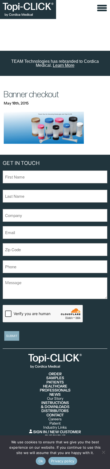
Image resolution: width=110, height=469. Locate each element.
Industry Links (55, 427)
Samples (55, 378)
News (55, 395)
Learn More (63, 65)
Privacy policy (62, 461)
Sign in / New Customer (56, 431)
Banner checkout (31, 95)
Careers (55, 419)
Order (55, 374)
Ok (40, 461)
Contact (55, 415)
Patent (55, 423)
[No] (103, 452)
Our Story (55, 399)
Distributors (55, 411)
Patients (55, 382)
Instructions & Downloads (55, 405)
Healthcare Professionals (55, 388)
